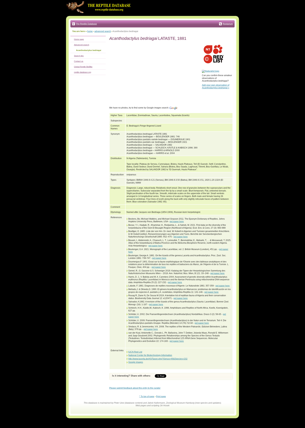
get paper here (177, 221)
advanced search (102, 31)
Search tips (79, 56)
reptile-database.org (82, 72)
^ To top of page (146, 396)
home (90, 31)
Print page (161, 396)
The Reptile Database (86, 24)
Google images (135, 362)
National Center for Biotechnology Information (150, 355)
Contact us (78, 61)
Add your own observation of (215, 86)
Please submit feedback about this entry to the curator (134, 388)
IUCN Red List (135, 352)
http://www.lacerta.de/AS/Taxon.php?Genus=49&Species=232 (157, 359)
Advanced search (81, 45)
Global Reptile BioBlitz (83, 67)
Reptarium (228, 24)
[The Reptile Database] (99, 15)
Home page (79, 39)
